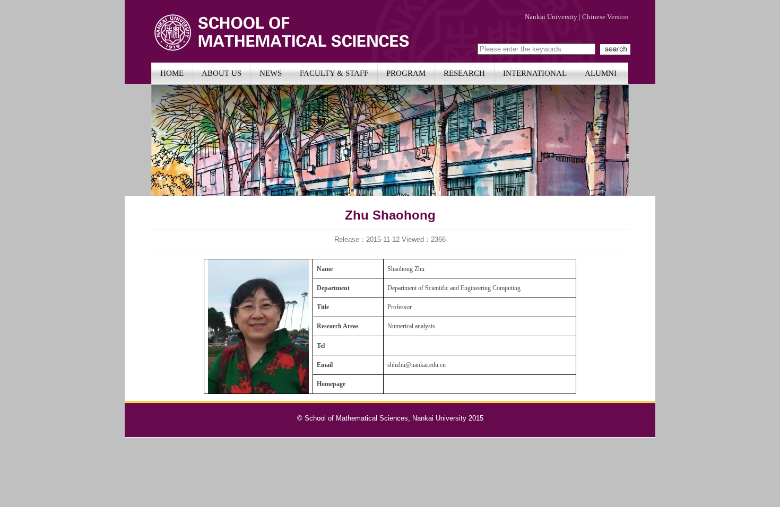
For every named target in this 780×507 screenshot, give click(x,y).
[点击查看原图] (258, 391)
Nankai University (551, 17)
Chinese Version (605, 17)
